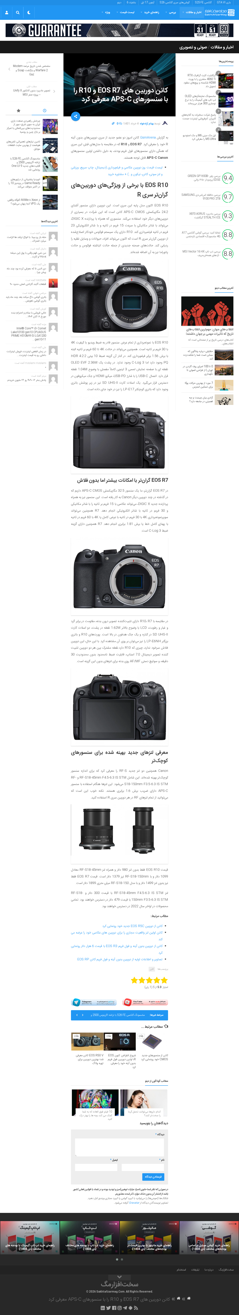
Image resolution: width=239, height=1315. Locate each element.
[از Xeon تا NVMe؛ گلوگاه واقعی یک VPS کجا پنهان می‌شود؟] (50, 202)
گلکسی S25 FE (203, 2)
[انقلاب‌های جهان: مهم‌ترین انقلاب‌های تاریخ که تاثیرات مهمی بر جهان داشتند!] (207, 311)
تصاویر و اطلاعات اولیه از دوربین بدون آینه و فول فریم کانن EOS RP (119, 959)
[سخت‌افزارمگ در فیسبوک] (114, 1308)
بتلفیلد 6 (131, 2)
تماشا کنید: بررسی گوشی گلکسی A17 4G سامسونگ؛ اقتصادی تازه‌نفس (201, 235)
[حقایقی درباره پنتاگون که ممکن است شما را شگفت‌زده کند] (224, 355)
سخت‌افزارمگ (226, 1269)
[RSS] (136, 1308)
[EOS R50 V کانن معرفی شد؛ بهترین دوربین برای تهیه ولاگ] (87, 1042)
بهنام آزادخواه (147, 124)
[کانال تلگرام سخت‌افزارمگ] (125, 1308)
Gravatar (134, 1203)
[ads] (119, 30)
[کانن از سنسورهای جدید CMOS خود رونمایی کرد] (152, 1042)
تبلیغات (195, 1269)
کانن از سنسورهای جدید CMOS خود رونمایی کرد (154, 1057)
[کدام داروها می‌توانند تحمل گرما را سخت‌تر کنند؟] (143, 1102)
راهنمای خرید (151, 12)
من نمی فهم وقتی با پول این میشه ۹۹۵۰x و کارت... (28, 255)
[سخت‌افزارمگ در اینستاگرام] (120, 1308)
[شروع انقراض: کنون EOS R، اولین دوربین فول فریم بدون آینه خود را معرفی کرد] (120, 1042)
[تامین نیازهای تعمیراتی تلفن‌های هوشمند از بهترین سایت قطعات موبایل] (50, 145)
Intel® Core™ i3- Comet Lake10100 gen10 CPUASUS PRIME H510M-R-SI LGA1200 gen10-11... (28, 334)
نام (161, 1160)
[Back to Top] (119, 1277)
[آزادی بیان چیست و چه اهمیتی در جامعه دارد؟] (224, 399)
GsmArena (147, 137)
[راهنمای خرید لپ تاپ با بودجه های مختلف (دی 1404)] (89, 1237)
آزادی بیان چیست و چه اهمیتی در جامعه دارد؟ (201, 400)
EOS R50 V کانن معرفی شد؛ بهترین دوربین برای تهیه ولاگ (89, 1059)
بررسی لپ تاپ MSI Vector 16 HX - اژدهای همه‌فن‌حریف (201, 254)
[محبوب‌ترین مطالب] (19, 111)
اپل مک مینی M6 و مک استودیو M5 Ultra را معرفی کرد (199, 137)
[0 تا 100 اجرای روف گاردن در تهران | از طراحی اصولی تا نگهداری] (224, 370)
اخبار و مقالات (193, 12)
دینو (119, 2)
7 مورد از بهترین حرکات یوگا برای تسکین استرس (199, 385)
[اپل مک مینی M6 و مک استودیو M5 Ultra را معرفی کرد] (225, 137)
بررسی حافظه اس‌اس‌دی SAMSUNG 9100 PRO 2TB (200, 197)
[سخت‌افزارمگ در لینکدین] (103, 1308)
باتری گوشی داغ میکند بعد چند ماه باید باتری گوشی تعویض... (26, 299)
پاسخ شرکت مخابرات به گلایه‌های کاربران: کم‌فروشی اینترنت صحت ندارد (199, 119)
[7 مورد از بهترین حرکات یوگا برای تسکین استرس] (224, 385)
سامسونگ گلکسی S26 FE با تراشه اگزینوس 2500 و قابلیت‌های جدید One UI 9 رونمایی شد (118, 1016)
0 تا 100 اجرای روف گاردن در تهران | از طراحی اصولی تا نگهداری (198, 370)
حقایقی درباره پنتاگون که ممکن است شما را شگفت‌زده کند (198, 355)
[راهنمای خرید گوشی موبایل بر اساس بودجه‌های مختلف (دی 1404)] (209, 1237)
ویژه (107, 12)
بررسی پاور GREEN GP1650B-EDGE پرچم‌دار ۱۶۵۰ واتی (204, 178)
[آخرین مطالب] (45, 111)
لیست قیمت (127, 12)
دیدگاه (159, 1134)
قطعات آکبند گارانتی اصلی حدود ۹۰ (28, 284)
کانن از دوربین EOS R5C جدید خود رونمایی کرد (132, 926)
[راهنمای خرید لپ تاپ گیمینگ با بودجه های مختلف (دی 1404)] (29, 1237)
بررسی (172, 12)
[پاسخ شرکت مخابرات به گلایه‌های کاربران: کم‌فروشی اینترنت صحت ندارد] (225, 118)
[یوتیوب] (145, 1002)
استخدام (181, 1269)
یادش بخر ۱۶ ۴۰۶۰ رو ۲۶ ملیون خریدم (26, 380)
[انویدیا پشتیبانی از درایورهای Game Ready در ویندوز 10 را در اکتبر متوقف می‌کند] (50, 183)
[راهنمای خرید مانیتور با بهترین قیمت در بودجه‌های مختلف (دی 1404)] (149, 1237)
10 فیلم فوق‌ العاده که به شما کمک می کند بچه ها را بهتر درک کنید (95, 1115)
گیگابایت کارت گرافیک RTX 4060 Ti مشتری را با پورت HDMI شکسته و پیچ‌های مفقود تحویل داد (200, 81)
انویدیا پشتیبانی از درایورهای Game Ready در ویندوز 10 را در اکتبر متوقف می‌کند (24, 183)
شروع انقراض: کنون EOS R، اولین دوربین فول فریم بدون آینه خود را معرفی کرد (122, 1061)
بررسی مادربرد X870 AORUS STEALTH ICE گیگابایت (204, 216)
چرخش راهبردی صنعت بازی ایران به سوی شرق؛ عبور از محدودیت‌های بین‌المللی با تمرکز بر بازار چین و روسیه (23, 126)
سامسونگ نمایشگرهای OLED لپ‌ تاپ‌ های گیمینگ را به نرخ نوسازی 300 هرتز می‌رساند (200, 100)
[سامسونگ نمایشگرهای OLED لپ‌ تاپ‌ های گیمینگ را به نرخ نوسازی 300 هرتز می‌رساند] (225, 100)
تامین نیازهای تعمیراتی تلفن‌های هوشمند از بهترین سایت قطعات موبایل (23, 145)
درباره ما (209, 1269)
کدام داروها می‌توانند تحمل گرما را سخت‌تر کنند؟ (144, 1114)
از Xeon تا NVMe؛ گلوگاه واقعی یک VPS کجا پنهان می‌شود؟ (23, 202)
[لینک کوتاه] (113, 124)
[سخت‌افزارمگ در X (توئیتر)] (108, 1308)
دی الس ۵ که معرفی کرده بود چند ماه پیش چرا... (26, 271)
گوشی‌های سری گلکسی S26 (175, 2)
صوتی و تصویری (193, 47)
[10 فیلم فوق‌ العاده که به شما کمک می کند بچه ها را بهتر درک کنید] (95, 1102)
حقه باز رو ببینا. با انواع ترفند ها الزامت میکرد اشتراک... (26, 239)
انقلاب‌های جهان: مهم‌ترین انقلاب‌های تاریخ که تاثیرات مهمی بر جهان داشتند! (209, 332)
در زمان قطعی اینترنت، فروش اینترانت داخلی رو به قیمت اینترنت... (26, 353)
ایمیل (114, 1160)
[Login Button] (6, 12)
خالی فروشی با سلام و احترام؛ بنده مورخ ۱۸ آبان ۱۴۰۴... (28, 315)
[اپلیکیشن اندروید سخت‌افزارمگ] (130, 1308)
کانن (152, 969)
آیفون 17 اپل (147, 2)
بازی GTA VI (224, 2)
